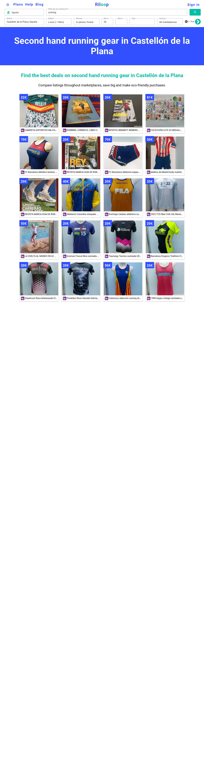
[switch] (187, 21)
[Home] (7, 4)
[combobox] (26, 12)
